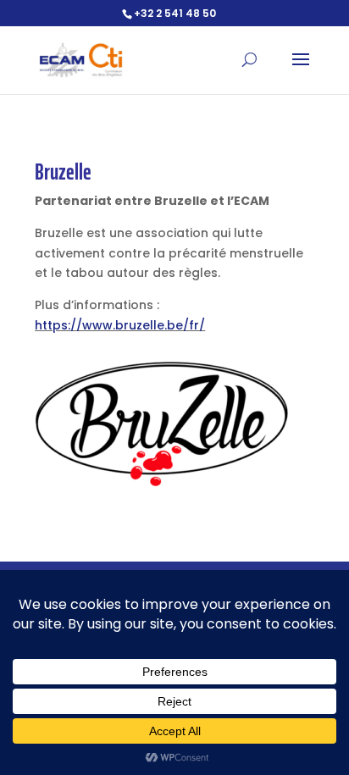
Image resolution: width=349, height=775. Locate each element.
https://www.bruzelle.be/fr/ (120, 325)
